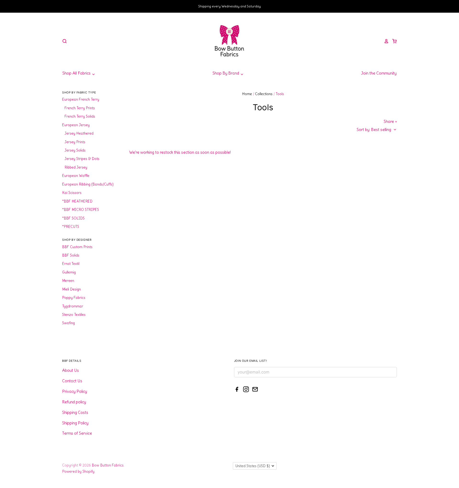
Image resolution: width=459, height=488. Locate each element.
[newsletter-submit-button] (391, 372)
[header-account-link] (385, 41)
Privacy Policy (74, 391)
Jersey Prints (75, 142)
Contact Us (72, 381)
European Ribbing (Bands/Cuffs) (88, 184)
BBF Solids (70, 255)
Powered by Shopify (78, 471)
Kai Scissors (72, 192)
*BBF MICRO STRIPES (80, 209)
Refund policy (74, 402)
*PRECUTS (70, 226)
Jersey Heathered (79, 133)
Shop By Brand (226, 73)
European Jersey (76, 125)
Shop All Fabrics (77, 73)
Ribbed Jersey (76, 167)
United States (252, 466)
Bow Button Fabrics (108, 465)
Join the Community (379, 73)
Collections (264, 94)
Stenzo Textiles (74, 314)
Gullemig (69, 272)
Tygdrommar (72, 306)
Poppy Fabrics (73, 297)
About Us (70, 370)
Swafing (68, 323)
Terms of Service (77, 433)
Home (247, 94)
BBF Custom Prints (77, 247)
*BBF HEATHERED (77, 201)
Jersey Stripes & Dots (82, 158)
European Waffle (75, 175)
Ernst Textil (70, 263)
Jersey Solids (75, 150)
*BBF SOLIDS (73, 218)
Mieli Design (71, 289)
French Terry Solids (80, 116)
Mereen (68, 280)
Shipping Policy (75, 423)
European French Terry (80, 99)
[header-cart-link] (393, 41)
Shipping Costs (75, 412)
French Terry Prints (80, 108)
